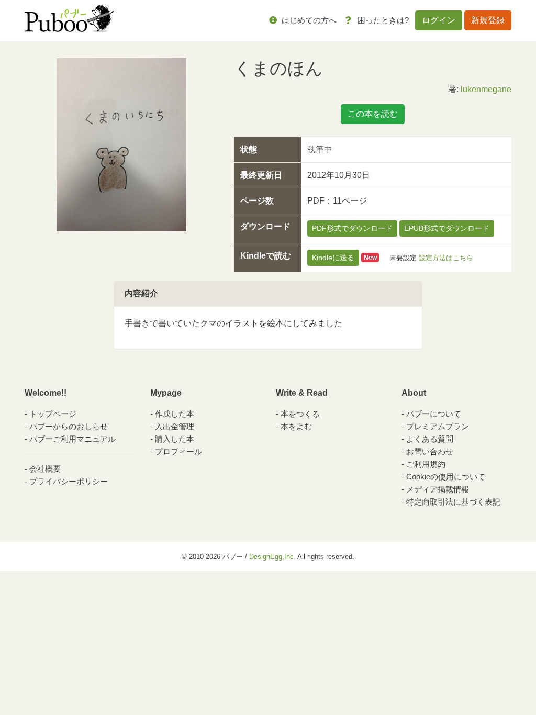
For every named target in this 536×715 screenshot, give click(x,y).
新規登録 (488, 20)
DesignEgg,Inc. (272, 557)
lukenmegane (486, 89)
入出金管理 (174, 426)
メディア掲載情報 (437, 489)
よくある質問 (429, 438)
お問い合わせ (429, 451)
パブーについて (433, 413)
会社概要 (45, 468)
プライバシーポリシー (68, 481)
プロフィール (178, 451)
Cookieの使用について (445, 476)
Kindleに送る (333, 257)
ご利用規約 (425, 464)
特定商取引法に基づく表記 (453, 501)
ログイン (438, 20)
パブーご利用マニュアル (72, 438)
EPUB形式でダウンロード (446, 228)
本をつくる (300, 413)
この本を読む (373, 113)
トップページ (52, 413)
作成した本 (174, 413)
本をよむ (296, 426)
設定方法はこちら (446, 257)
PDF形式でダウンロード (352, 228)
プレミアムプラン (437, 426)
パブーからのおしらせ (68, 426)
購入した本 (174, 438)
